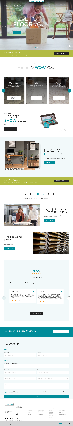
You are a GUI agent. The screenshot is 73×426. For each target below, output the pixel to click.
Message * (6, 382)
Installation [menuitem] (51, 417)
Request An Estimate (60, 4)
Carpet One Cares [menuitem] (62, 410)
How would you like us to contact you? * (11, 363)
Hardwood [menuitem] (30, 410)
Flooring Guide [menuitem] (51, 410)
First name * (6, 352)
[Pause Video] (70, 46)
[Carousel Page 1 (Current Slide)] (35, 47)
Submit (36, 396)
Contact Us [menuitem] (61, 412)
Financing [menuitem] (30, 419)
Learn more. (25, 424)
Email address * (39, 369)
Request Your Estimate (61, 53)
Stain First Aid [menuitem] (51, 408)
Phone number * (7, 369)
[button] (46, 7)
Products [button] (6, 5)
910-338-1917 (12, 1)
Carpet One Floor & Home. (12, 420)
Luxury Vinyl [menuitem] (30, 408)
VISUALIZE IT (48, 162)
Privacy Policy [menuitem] (61, 416)
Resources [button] (12, 5)
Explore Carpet (58, 97)
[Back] (4, 27)
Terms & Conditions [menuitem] (62, 414)
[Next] (69, 27)
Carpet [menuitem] (29, 412)
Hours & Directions (50, 4)
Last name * (39, 352)
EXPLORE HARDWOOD (13, 98)
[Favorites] (48, 7)
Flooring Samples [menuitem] (41, 408)
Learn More (48, 220)
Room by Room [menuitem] (62, 408)
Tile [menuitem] (28, 416)
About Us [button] (19, 5)
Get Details (8, 248)
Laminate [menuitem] (29, 414)
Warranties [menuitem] (51, 415)
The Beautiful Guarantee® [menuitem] (51, 413)
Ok (60, 423)
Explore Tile (35, 97)
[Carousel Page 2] (37, 47)
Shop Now (17, 32)
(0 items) (49, 6)
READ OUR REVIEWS (35, 313)
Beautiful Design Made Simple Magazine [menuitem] (41, 411)
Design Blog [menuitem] (40, 414)
